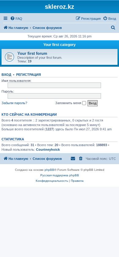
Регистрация (28, 74)
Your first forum (32, 53)
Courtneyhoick (48, 149)
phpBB (49, 169)
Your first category (59, 45)
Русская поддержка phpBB (59, 175)
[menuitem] (16, 18)
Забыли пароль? (14, 103)
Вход (6, 74)
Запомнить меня (68, 103)
